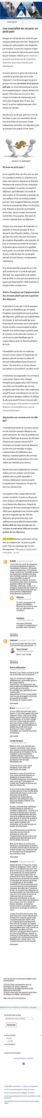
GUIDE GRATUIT (12, 22)
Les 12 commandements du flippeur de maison (19, 1093)
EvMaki (13, 561)
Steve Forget (21, 649)
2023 (8, 1038)
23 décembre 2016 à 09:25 (25, 651)
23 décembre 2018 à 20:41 (19, 743)
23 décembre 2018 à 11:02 (25, 620)
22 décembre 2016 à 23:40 (26, 640)
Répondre (14, 636)
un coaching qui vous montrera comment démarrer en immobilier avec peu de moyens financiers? (21, 407)
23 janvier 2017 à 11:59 (18, 669)
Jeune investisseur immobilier (23, 1058)
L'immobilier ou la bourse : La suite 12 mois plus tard (21, 1086)
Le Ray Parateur (16, 741)
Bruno (12, 708)
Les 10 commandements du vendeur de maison (19, 1089)
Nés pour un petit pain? (26, 549)
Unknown (20, 597)
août (10, 1041)
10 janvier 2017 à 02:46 (24, 599)
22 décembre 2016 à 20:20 (25, 561)
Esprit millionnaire (17, 667)
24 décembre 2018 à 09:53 (27, 861)
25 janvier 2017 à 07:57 (23, 708)
